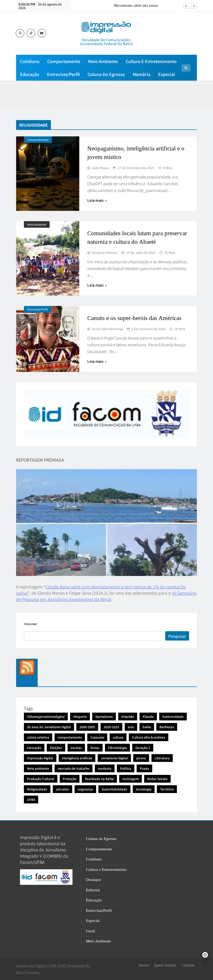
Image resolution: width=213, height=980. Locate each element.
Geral (90, 931)
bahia (147, 727)
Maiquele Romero (105, 253)
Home (144, 965)
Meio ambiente (38, 768)
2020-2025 (111, 727)
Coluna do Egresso (106, 74)
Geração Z (142, 747)
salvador (62, 789)
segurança (85, 789)
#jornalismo (104, 716)
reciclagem (130, 778)
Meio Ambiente (103, 61)
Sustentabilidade (114, 789)
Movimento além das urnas (136, 5)
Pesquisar (30, 624)
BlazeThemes (27, 972)
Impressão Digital (40, 758)
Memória (141, 74)
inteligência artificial (77, 758)
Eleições (56, 747)
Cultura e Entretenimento (151, 61)
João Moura (100, 168)
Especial (166, 74)
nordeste (104, 768)
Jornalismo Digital (114, 758)
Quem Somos (165, 965)
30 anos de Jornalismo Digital (49, 727)
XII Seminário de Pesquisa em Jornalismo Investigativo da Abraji (106, 596)
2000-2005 (87, 727)
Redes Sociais (157, 778)
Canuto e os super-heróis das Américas (134, 318)
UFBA (31, 799)
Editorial (93, 890)
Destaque (93, 880)
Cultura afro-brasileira (148, 737)
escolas (76, 747)
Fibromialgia (117, 747)
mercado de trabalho (73, 768)
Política (125, 768)
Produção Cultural (40, 778)
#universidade (173, 716)
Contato (188, 965)
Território (167, 789)
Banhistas (166, 727)
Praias (144, 768)
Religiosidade (37, 789)
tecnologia (143, 789)
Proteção (69, 778)
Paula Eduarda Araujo (107, 329)
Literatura (162, 758)
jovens (141, 758)
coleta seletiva (38, 737)
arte (131, 727)
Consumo (97, 737)
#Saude (148, 716)
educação (34, 747)
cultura (118, 737)
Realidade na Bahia (99, 778)
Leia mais (95, 200)
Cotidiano (29, 61)
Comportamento (63, 61)
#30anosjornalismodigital (46, 716)
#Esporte (80, 716)
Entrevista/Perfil (63, 74)
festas (94, 747)
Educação (29, 74)
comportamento (70, 737)
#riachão (127, 716)
